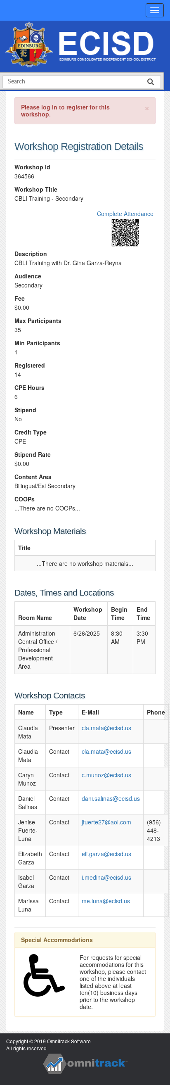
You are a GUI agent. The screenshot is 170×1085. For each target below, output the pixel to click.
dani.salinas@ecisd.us (111, 798)
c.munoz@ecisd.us (106, 775)
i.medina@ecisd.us (106, 877)
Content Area (33, 476)
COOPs (24, 499)
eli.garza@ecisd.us (106, 854)
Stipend (25, 409)
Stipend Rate (32, 454)
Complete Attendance (125, 213)
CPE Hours (29, 387)
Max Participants (37, 320)
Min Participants (37, 343)
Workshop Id (32, 167)
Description (30, 253)
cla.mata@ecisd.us (106, 728)
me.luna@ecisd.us (106, 901)
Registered (29, 365)
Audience (27, 276)
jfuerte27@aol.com (106, 822)
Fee (19, 298)
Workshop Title (35, 189)
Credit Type (30, 432)
